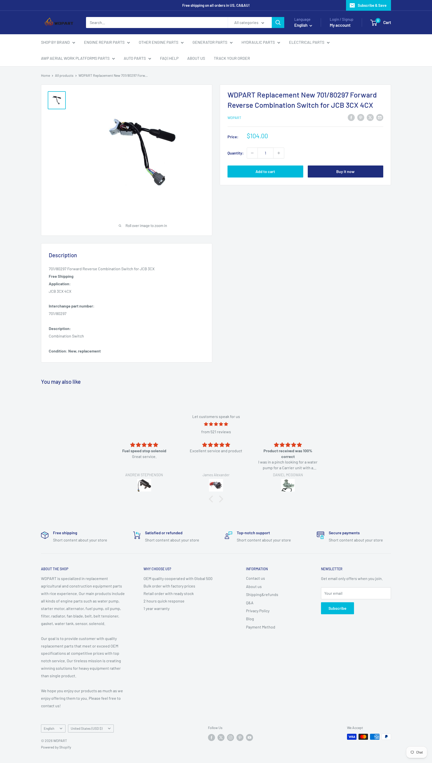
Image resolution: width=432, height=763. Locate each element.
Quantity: (236, 152)
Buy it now (345, 171)
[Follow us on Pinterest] (240, 737)
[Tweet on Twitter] (370, 117)
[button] (212, 498)
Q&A (250, 602)
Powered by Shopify (56, 747)
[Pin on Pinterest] (360, 117)
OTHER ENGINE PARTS (158, 42)
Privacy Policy (258, 610)
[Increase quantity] (279, 153)
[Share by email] (379, 117)
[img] (216, 424)
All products (64, 75)
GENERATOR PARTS (209, 42)
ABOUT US (196, 58)
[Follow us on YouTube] (249, 737)
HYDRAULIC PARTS (258, 42)
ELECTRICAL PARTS (306, 42)
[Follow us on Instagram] (230, 737)
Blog (250, 618)
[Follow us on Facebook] (211, 737)
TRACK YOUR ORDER (232, 58)
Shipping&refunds (262, 594)
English (49, 728)
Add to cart (265, 171)
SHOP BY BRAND (55, 42)
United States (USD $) (86, 728)
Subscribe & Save (372, 5)
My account (340, 25)
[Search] (278, 22)
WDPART (234, 118)
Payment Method (260, 626)
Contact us (255, 578)
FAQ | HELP (169, 58)
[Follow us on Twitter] (221, 737)
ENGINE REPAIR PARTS (104, 42)
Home (45, 75)
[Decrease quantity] (252, 153)
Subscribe (337, 608)
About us (254, 586)
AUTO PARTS (135, 58)
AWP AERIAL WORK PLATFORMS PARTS (75, 58)
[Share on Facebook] (351, 117)
